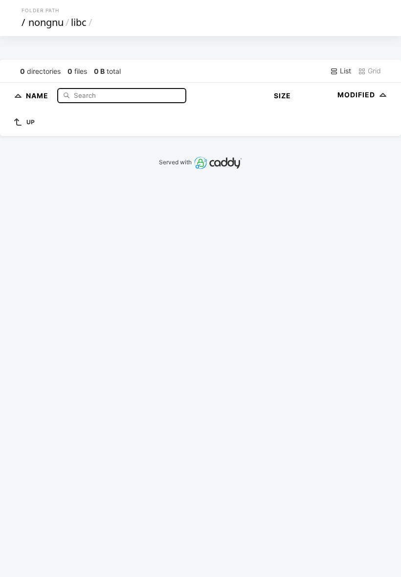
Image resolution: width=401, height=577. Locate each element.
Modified (357, 94)
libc (79, 22)
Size (282, 95)
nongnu (46, 22)
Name (38, 95)
